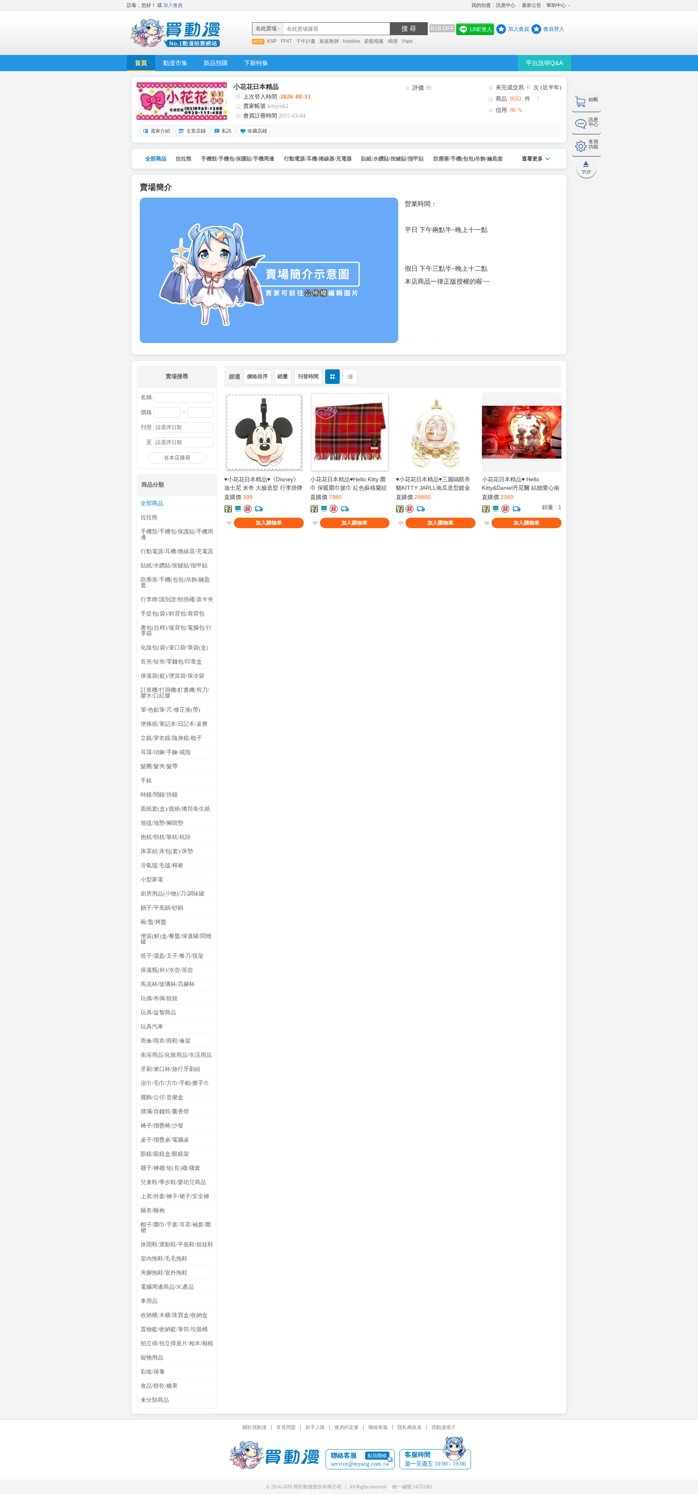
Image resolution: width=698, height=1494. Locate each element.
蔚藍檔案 (374, 41)
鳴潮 (392, 41)
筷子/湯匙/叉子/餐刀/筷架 (172, 956)
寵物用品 (152, 1358)
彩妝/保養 (153, 1372)
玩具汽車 (152, 1027)
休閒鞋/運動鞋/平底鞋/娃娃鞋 (177, 1244)
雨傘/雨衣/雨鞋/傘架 (166, 1041)
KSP (272, 41)
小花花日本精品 (256, 86)
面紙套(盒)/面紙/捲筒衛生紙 (175, 809)
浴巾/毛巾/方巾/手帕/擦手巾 (175, 1083)
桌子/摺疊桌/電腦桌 (165, 1140)
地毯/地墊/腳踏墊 (162, 823)
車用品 (149, 1301)
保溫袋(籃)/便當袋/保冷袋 (172, 676)
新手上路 (315, 1427)
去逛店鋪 (196, 131)
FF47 (286, 41)
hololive (351, 41)
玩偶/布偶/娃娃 (159, 998)
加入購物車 (269, 523)
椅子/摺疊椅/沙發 (162, 1126)
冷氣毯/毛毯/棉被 (162, 865)
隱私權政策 (409, 1427)
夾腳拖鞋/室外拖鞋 (164, 1273)
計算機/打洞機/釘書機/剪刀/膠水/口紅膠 (175, 693)
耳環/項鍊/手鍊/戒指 (166, 752)
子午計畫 (305, 41)
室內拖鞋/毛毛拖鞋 (164, 1259)
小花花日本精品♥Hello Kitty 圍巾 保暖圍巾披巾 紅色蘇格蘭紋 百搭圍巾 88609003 (348, 483)
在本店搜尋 (177, 458)
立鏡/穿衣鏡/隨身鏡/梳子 (171, 738)
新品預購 (216, 62)
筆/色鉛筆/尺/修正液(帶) (170, 710)
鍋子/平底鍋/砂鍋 (162, 908)
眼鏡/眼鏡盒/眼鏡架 (165, 1154)
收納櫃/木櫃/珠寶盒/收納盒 (174, 1315)
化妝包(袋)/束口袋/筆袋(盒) (174, 648)
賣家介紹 (160, 131)
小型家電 (152, 880)
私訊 (226, 131)
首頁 (141, 62)
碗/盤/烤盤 (153, 922)
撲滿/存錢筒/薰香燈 (165, 1112)
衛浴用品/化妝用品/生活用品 (176, 1055)
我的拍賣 (481, 5)
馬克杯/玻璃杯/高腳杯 (168, 984)
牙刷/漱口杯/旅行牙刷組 (170, 1069)
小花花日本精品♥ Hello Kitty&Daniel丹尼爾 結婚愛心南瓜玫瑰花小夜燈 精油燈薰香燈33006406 (520, 483)
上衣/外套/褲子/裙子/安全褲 (175, 1196)
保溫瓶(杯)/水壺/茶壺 (167, 970)
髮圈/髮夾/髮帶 (159, 766)
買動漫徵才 (443, 1427)
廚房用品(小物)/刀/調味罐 (172, 894)
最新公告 (531, 5)
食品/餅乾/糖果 (159, 1386)
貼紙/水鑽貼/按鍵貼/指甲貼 (392, 159)
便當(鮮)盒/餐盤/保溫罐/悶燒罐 (176, 939)
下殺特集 (256, 62)
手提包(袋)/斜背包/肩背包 (172, 614)
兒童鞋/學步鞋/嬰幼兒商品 (173, 1182)
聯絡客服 (378, 1427)
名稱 (146, 397)
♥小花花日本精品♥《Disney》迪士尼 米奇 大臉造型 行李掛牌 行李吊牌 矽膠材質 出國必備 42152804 (263, 483)
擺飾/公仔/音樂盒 (162, 1097)
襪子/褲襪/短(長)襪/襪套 (170, 1168)
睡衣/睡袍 (153, 1211)
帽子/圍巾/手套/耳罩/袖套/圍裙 (176, 1227)
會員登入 (553, 29)
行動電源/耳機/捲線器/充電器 (318, 159)
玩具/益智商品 (158, 1013)
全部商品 (155, 159)
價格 (146, 412)
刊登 (146, 427)
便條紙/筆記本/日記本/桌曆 (174, 724)
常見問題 (286, 1427)
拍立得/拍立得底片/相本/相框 (177, 1343)
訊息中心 (506, 5)
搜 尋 (409, 28)
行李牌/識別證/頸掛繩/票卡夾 (177, 600)
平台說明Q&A (544, 62)
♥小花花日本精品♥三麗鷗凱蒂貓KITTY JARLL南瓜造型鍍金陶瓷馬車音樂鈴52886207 (433, 483)
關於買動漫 (254, 1427)
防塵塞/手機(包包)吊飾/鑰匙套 (468, 159)
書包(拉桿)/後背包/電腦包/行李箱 (176, 630)
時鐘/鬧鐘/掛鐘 (159, 795)
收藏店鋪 (257, 131)
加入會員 (173, 5)
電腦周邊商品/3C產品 (167, 1287)
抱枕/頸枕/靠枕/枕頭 (166, 837)
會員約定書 (346, 1427)
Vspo (407, 41)
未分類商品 (155, 1400)
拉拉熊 (183, 159)
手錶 (146, 781)
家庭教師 (329, 41)
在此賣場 (266, 28)
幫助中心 (556, 5)
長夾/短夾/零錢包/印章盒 (171, 662)
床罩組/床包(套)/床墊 (167, 851)
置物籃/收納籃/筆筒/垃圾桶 (174, 1329)
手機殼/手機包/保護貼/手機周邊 (237, 159)
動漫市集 (175, 62)
